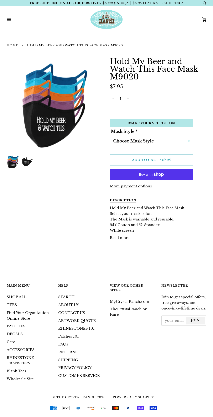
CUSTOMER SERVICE (79, 376)
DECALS (15, 334)
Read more (120, 238)
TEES (12, 305)
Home (12, 45)
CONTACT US (71, 313)
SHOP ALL (16, 297)
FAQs (63, 344)
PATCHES (16, 326)
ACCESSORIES (21, 350)
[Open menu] (13, 19)
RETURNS (68, 352)
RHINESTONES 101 (76, 328)
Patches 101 (68, 336)
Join (195, 320)
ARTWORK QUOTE (77, 321)
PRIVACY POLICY (75, 368)
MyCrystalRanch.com (129, 301)
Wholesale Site (20, 379)
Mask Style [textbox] (124, 131)
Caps (11, 342)
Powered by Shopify (133, 397)
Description (123, 200)
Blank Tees (16, 371)
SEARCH (66, 297)
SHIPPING (68, 360)
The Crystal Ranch (76, 397)
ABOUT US (68, 305)
